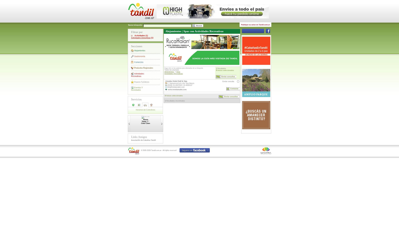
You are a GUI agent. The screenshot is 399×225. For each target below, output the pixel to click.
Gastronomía (139, 56)
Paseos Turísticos (141, 82)
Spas (178, 72)
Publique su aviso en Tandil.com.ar (255, 25)
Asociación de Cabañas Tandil (143, 140)
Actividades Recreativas (137, 75)
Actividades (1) (141, 36)
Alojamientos (139, 51)
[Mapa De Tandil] (139, 106)
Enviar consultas (228, 77)
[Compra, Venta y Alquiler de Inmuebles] (151, 106)
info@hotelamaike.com (176, 87)
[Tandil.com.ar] (141, 22)
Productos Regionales (143, 68)
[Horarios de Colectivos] (145, 106)
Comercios (138, 62)
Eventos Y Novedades (137, 89)
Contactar (234, 89)
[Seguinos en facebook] (268, 32)
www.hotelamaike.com (177, 89)
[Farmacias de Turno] (133, 106)
